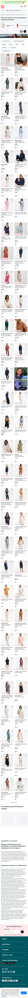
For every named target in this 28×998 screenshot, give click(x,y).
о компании (5, 949)
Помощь (4, 939)
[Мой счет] (21, 6)
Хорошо (24, 992)
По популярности (6, 41)
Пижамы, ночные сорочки (20, 14)
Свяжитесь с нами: (7, 955)
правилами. (4, 996)
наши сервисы (6, 944)
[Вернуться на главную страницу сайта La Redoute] (2, 6)
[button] (25, 6)
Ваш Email (6, 929)
